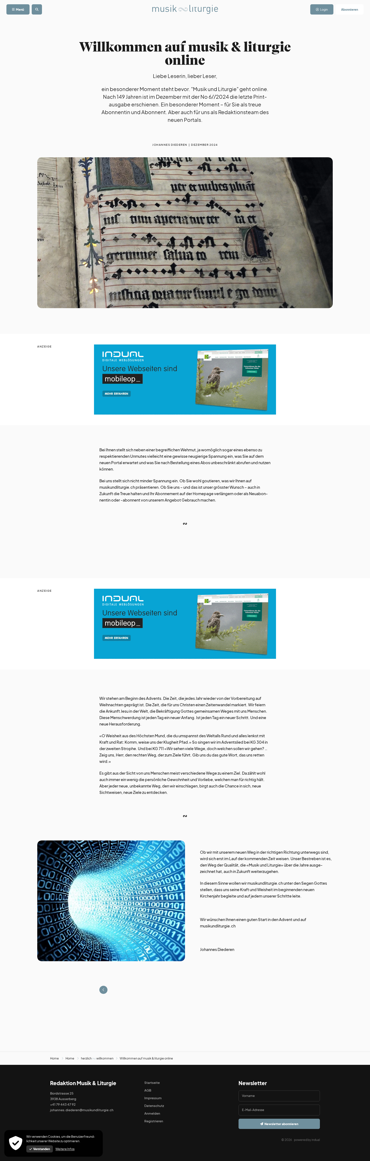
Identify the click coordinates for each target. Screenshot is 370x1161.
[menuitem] (307, 1141)
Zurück (103, 990)
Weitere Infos (65, 1149)
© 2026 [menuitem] (286, 1140)
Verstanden (41, 1149)
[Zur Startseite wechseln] (185, 9)
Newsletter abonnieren (281, 1124)
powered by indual (307, 1140)
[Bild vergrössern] (111, 900)
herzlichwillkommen (97, 1058)
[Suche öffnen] (37, 9)
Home (54, 1058)
